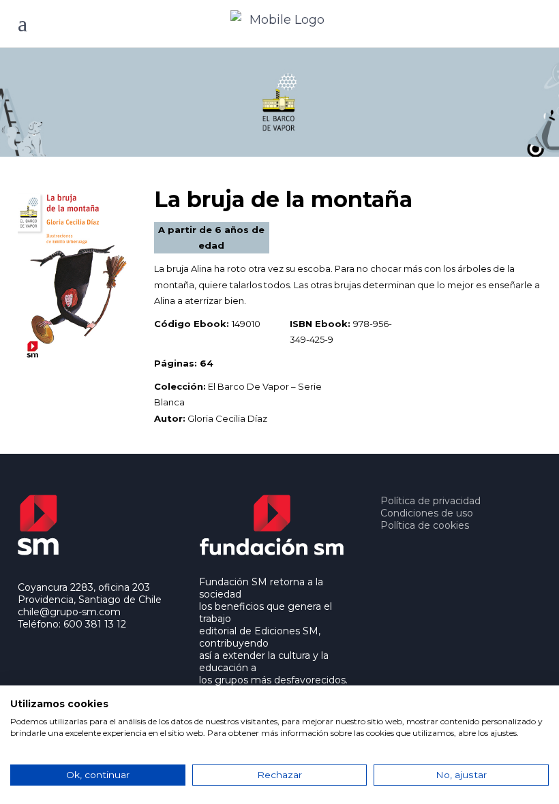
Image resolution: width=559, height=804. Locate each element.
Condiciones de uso (426, 513)
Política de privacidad (430, 501)
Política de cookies (424, 525)
